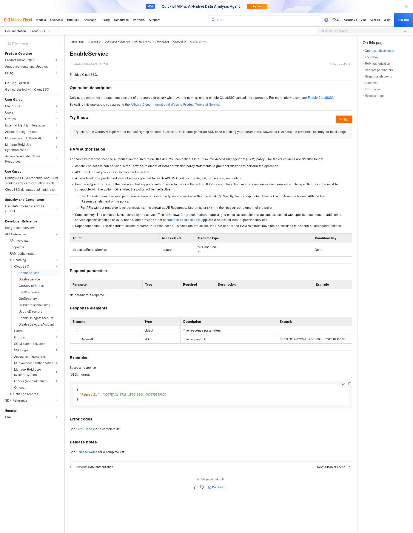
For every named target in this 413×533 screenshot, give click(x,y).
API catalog (162, 41)
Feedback (218, 487)
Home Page (77, 41)
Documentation (15, 31)
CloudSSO (38, 31)
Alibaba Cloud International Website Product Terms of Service (175, 104)
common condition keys (183, 220)
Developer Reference (117, 41)
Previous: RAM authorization (93, 467)
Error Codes (85, 429)
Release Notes (86, 452)
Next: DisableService (331, 467)
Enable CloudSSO (321, 97)
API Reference (142, 41)
